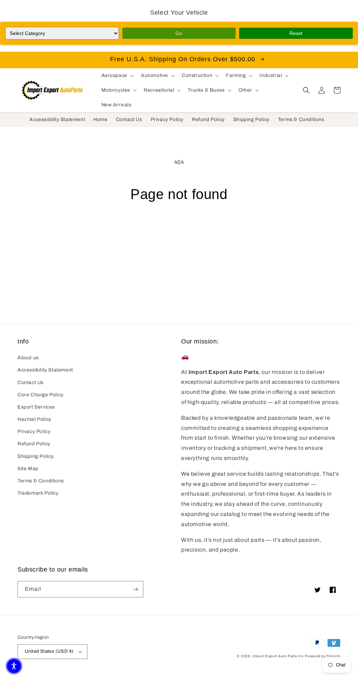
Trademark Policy (38, 493)
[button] (117, 75)
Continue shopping (179, 229)
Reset (295, 33)
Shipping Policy (35, 456)
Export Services (36, 407)
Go (179, 33)
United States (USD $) (49, 651)
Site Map (27, 468)
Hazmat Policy (34, 419)
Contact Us (30, 382)
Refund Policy (33, 443)
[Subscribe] (135, 589)
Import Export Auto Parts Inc (278, 656)
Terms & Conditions (40, 480)
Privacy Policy (33, 431)
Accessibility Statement (45, 370)
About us (28, 357)
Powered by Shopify (323, 656)
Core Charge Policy (40, 394)
